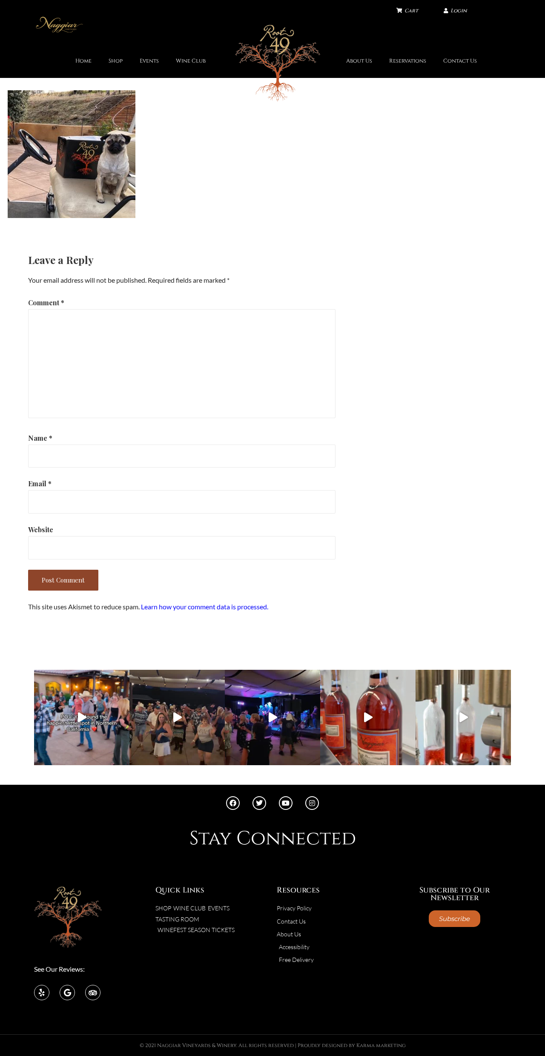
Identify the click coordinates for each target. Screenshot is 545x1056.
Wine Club (191, 61)
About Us (359, 61)
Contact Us (460, 61)
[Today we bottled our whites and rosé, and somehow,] (463, 717)
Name (40, 437)
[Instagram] (312, 803)
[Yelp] (41, 992)
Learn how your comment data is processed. (204, 607)
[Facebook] (233, 803)
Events (149, 61)
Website (40, 529)
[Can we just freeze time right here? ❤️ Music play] (81, 717)
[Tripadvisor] (92, 992)
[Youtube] (286, 803)
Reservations (407, 61)
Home (83, 61)
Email (40, 483)
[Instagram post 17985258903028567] (177, 717)
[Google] (67, 992)
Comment (46, 302)
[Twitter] (259, 803)
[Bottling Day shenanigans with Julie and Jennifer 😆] (368, 717)
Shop (116, 61)
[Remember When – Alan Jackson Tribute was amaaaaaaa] (272, 717)
